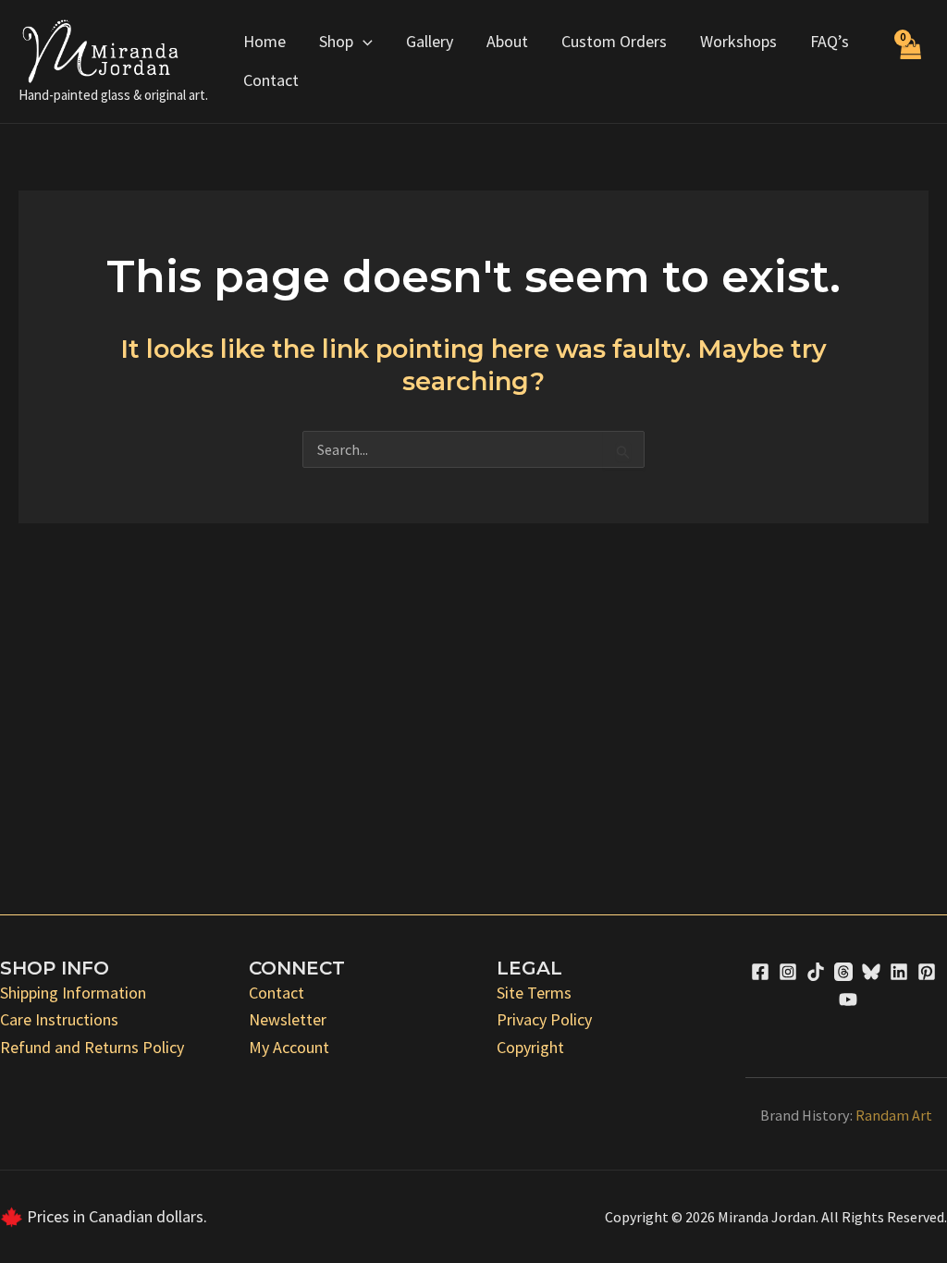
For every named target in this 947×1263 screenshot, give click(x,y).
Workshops (738, 41)
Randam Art (893, 1115)
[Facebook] (760, 972)
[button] (363, 41)
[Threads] (843, 972)
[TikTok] (815, 972)
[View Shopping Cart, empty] (910, 61)
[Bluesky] (871, 972)
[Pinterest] (926, 972)
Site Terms (534, 992)
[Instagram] (788, 972)
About (507, 41)
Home (264, 41)
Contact (271, 80)
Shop (336, 41)
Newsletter (287, 1019)
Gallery (429, 41)
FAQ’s (829, 41)
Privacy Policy (544, 1019)
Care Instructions (59, 1019)
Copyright (530, 1047)
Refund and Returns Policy (92, 1047)
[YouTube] (848, 999)
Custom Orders (614, 41)
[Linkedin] (899, 972)
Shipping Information (73, 992)
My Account (289, 1047)
